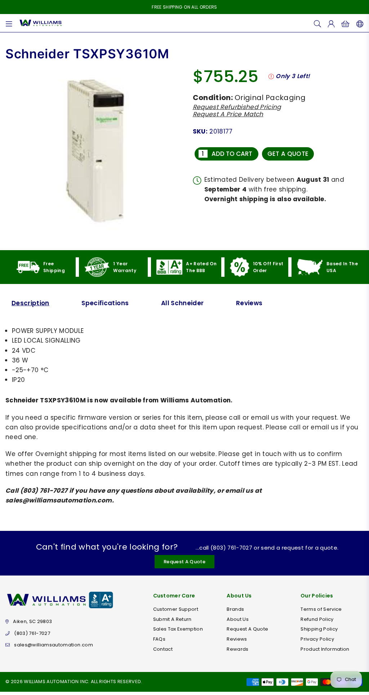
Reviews (249, 303)
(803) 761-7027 (32, 633)
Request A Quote (184, 561)
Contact (163, 649)
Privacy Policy (317, 639)
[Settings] (358, 23)
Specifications (105, 303)
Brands (235, 609)
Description (30, 303)
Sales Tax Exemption (178, 629)
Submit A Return (172, 619)
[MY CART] (345, 23)
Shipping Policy (319, 629)
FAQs (159, 639)
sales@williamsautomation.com (53, 644)
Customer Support (175, 609)
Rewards (237, 649)
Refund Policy (317, 619)
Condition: (213, 97)
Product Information (325, 649)
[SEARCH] (317, 23)
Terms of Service (321, 609)
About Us (238, 619)
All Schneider (182, 303)
